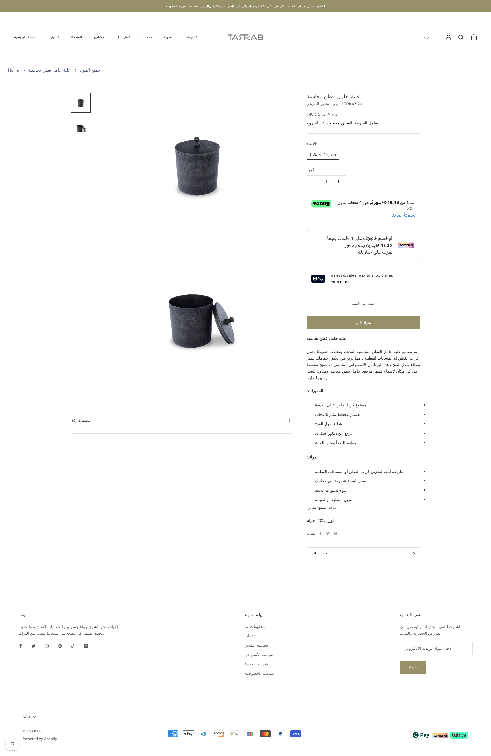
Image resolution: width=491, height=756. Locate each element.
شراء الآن (363, 322)
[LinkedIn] (86, 645)
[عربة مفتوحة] (474, 37)
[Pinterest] (335, 533)
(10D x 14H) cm (323, 154)
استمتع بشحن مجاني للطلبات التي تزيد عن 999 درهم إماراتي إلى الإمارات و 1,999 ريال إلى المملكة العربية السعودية (245, 6)
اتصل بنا (124, 37)
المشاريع (100, 37)
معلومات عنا (254, 626)
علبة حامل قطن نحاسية (49, 70)
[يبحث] (461, 37)
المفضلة (76, 37)
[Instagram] (47, 645)
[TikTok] (73, 645)
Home (13, 70)
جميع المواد (90, 70)
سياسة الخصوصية (259, 673)
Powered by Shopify (40, 739)
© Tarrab (32, 731)
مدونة (168, 37)
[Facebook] (320, 533)
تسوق (54, 37)
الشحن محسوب (339, 123)
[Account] (448, 37)
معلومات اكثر (320, 553)
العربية (427, 37)
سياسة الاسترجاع (258, 654)
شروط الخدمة (256, 664)
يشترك (413, 667)
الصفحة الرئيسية (26, 37)
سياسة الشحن (256, 645)
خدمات (147, 37)
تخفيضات (190, 37)
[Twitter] (328, 533)
